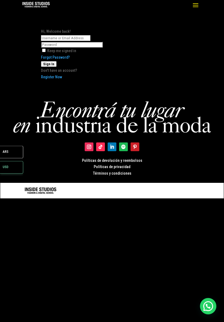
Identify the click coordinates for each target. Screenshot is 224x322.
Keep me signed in (61, 51)
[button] (208, 306)
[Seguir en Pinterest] (135, 146)
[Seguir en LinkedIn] (112, 146)
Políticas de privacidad (112, 167)
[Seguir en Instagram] (89, 146)
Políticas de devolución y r (103, 160)
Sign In (48, 64)
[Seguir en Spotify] (123, 146)
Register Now (51, 77)
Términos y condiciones (112, 173)
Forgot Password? (55, 57)
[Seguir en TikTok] (100, 146)
